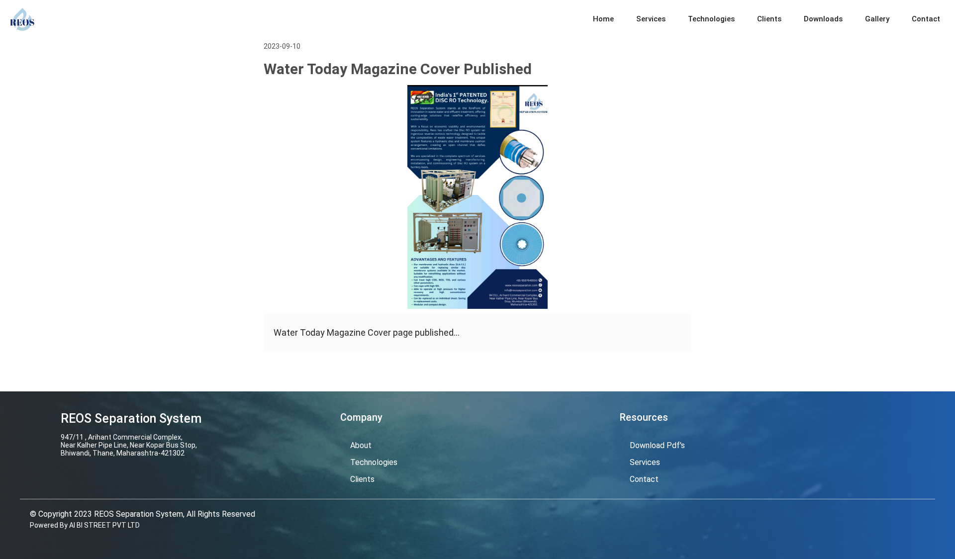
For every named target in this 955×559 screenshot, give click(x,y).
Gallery (877, 18)
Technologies (711, 18)
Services (651, 18)
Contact (926, 18)
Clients (769, 18)
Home (603, 18)
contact (644, 479)
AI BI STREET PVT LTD (104, 525)
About (361, 445)
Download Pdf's (657, 445)
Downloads (823, 18)
